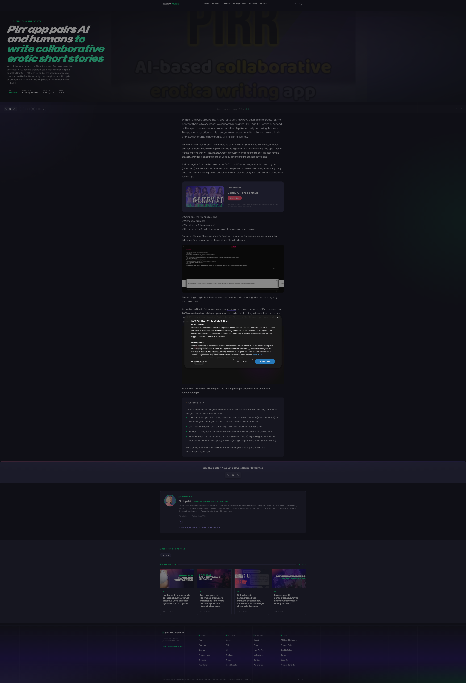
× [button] (278, 317)
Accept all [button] (265, 361)
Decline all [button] (243, 361)
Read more (257, 354)
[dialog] (233, 341)
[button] (199, 361)
